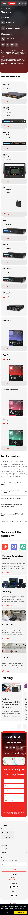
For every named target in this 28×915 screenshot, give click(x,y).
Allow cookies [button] (20, 912)
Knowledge (4, 849)
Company (4, 852)
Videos (8, 89)
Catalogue (5, 837)
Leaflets (8, 110)
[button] (19, 726)
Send (14, 807)
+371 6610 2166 (14, 740)
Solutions (4, 845)
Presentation (5, 832)
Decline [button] (7, 912)
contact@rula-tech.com (14, 742)
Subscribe (14, 869)
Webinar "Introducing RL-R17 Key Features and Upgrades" (11, 703)
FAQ (8, 101)
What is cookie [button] (21, 908)
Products (12, 3)
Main (2, 8)
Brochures (9, 112)
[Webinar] (11, 688)
